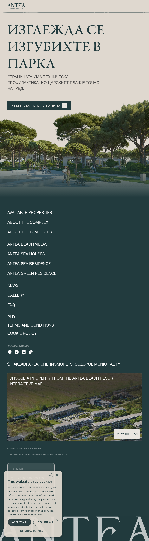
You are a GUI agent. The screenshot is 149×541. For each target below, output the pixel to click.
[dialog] (33, 504)
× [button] (56, 475)
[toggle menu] (138, 6)
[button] (33, 531)
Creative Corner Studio (55, 454)
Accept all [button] (19, 522)
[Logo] (16, 6)
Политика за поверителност (25, 514)
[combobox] (51, 475)
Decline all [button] (46, 522)
